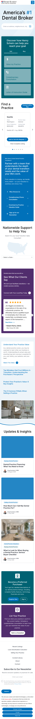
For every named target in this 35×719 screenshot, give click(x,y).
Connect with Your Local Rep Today (15, 293)
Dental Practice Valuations (11, 544)
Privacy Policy (17, 684)
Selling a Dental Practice (11, 502)
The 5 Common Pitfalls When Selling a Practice (15, 392)
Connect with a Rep (27, 106)
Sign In (24, 599)
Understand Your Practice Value (16, 345)
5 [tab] (20, 149)
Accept (17, 712)
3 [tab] (17, 149)
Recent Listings (17, 646)
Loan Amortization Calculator (17, 649)
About (17, 661)
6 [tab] (22, 149)
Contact (17, 664)
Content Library (17, 658)
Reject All (17, 715)
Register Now (13, 599)
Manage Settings (17, 709)
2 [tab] (15, 149)
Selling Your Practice (17, 653)
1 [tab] (13, 149)
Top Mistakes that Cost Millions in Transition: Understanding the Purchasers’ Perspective (16, 372)
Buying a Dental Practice (11, 461)
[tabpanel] (17, 129)
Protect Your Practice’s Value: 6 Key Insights (16, 383)
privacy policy (8, 699)
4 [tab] (18, 149)
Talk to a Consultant (17, 633)
